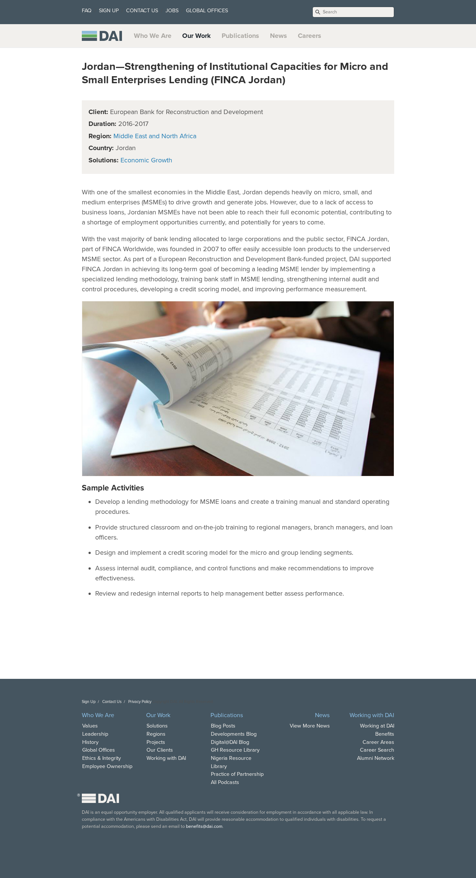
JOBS (171, 10)
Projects (156, 742)
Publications (240, 36)
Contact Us (112, 701)
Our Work (196, 36)
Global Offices (98, 750)
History (90, 742)
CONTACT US (142, 10)
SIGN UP (109, 10)
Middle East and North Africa (154, 136)
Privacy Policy (139, 701)
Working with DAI (166, 758)
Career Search (377, 750)
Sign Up (89, 701)
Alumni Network (375, 758)
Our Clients (160, 750)
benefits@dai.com (204, 826)
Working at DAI (377, 726)
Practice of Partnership (237, 774)
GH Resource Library (235, 750)
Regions (156, 734)
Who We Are (152, 36)
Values (90, 726)
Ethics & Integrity (101, 758)
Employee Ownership (107, 766)
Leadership (95, 734)
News (278, 36)
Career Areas (378, 742)
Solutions (157, 726)
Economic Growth (146, 160)
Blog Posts (223, 726)
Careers (309, 36)
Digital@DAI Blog (230, 742)
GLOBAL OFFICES (207, 10)
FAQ (86, 10)
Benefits (384, 734)
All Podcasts (225, 782)
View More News (310, 726)
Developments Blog (234, 734)
